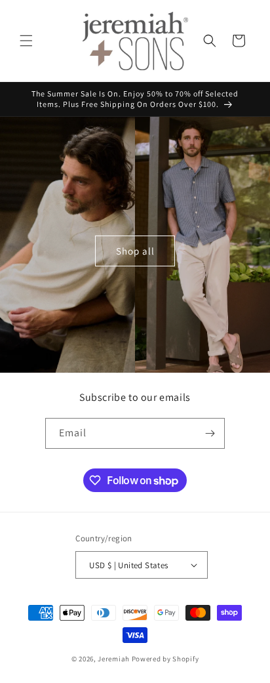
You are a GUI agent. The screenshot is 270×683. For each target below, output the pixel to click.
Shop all (135, 251)
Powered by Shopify (165, 658)
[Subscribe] (209, 433)
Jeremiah (114, 658)
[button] (26, 40)
